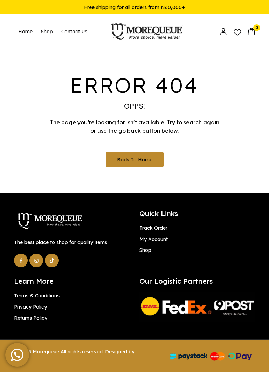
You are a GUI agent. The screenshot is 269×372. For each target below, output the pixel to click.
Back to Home (134, 160)
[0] (251, 31)
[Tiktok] (51, 260)
